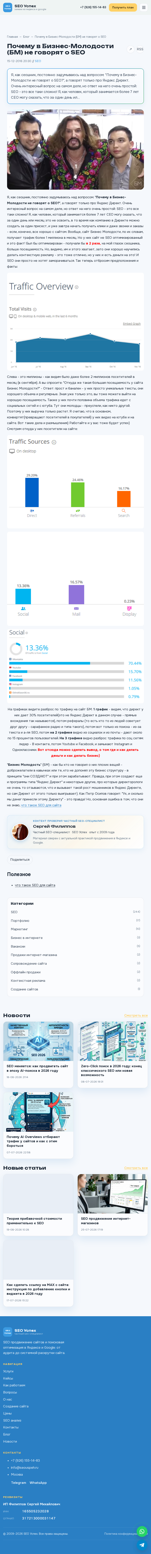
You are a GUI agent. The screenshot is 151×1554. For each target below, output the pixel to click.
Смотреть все (136, 1015)
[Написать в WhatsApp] (142, 1531)
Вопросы (10, 1392)
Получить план (123, 7)
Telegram (18, 1483)
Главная (12, 37)
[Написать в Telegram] (142, 1545)
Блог (26, 37)
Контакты (10, 1427)
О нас (7, 1399)
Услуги (8, 1371)
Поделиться (19, 860)
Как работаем (14, 1385)
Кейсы (8, 1378)
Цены (7, 1413)
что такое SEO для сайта (41, 805)
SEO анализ (12, 1420)
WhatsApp (38, 1483)
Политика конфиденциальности (126, 1534)
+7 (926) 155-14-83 (93, 7)
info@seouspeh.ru (24, 1468)
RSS (140, 49)
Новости (10, 1441)
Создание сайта (16, 1406)
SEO (38, 61)
